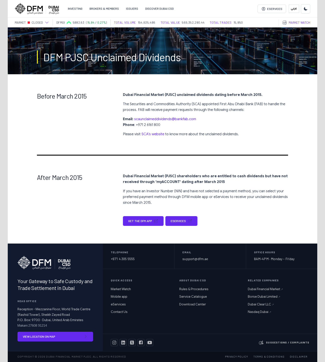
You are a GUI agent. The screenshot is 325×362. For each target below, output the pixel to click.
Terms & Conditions (269, 356)
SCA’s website (152, 134)
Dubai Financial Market (265, 289)
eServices (178, 221)
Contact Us (119, 312)
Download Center (192, 304)
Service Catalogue (193, 297)
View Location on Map (39, 336)
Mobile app (119, 297)
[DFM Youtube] (149, 342)
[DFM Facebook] (140, 342)
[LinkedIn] (123, 342)
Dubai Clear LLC (261, 304)
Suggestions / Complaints (287, 342)
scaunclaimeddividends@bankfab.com (165, 119)
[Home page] (37, 8)
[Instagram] (114, 342)
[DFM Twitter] (132, 342)
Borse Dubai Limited (264, 297)
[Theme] (305, 8)
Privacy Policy (236, 356)
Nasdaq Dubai (259, 312)
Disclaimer (299, 356)
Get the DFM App (140, 221)
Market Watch (121, 289)
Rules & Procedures (193, 289)
